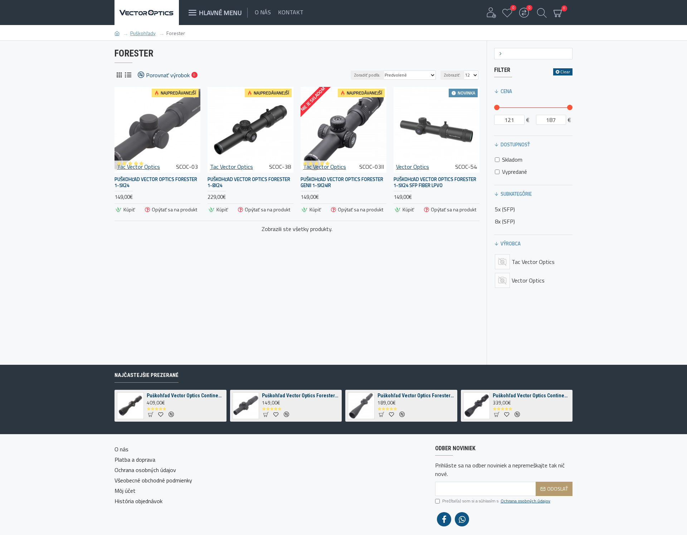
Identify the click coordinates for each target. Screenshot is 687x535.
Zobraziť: (452, 75)
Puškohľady (143, 33)
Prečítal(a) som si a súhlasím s (496, 501)
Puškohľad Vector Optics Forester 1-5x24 (155, 182)
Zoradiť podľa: (367, 75)
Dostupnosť (515, 144)
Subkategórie (516, 193)
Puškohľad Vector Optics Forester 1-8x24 (249, 182)
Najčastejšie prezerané (146, 375)
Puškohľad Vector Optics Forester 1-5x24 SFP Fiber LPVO (435, 182)
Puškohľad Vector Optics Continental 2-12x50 (185, 395)
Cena (506, 91)
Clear (565, 71)
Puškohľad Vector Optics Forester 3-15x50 (416, 395)
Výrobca (511, 243)
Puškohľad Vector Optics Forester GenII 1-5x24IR (342, 182)
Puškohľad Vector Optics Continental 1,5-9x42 (531, 395)
